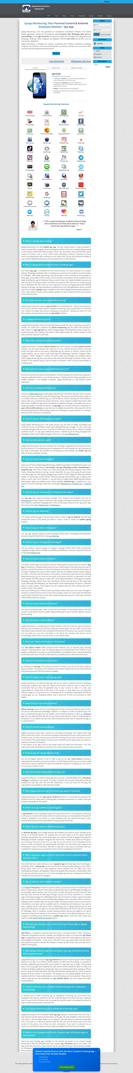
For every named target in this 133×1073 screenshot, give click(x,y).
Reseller (100, 16)
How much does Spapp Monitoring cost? (45, 771)
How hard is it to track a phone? (41, 703)
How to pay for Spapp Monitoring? (42, 752)
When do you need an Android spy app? (45, 826)
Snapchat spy (55, 505)
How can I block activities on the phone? (45, 641)
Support (91, 16)
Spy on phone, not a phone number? (43, 881)
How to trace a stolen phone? (40, 620)
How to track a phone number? (40, 558)
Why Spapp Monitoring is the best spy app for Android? (52, 790)
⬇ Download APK (66, 1067)
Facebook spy (77, 484)
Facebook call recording (67, 61)
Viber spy (55, 536)
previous (22, 227)
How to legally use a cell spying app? (43, 677)
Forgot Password (105, 34)
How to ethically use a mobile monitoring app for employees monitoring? (54, 988)
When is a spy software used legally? (43, 807)
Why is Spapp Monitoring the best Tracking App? (49, 264)
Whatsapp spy (74, 434)
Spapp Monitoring (35, 394)
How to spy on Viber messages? (41, 527)
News (98, 51)
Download (82, 16)
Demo (56, 16)
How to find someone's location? (41, 660)
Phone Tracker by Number (42, 918)
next (89, 227)
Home (49, 16)
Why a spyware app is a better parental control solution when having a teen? (55, 856)
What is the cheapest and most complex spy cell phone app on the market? (55, 1034)
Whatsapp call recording (35, 61)
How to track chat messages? (39, 458)
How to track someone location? (41, 603)
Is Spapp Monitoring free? (38, 319)
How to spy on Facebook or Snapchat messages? (49, 492)
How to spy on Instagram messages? (43, 542)
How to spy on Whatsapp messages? (43, 418)
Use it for (56, 73)
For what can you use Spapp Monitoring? (45, 300)
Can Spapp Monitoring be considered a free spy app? (51, 1008)
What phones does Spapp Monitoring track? (47, 368)
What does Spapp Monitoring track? (43, 340)
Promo (73, 16)
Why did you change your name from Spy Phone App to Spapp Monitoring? (55, 925)
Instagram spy (35, 553)
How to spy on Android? (37, 511)
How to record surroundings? (39, 726)
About (64, 16)
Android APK (39, 9)
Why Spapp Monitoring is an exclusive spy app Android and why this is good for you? (56, 952)
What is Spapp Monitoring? (38, 241)
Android (100, 43)
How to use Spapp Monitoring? (40, 387)
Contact (109, 16)
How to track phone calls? (38, 439)
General (99, 57)
